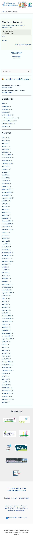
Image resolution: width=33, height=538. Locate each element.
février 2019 (5, 356)
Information (5, 109)
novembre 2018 (6, 365)
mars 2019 (5, 353)
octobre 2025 (6, 160)
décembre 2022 (6, 252)
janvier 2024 (5, 218)
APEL (3, 103)
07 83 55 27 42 (11, 498)
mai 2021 (4, 301)
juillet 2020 (5, 324)
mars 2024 (5, 212)
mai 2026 (5, 140)
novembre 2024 (7, 192)
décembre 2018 (6, 362)
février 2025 (5, 183)
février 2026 (5, 149)
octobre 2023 (6, 227)
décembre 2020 (6, 316)
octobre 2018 (6, 367)
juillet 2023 (5, 232)
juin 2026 (4, 137)
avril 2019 (5, 350)
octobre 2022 (6, 258)
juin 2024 (4, 204)
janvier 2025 (5, 186)
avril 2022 (5, 273)
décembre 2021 (6, 284)
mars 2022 (5, 275)
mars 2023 (5, 244)
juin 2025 (4, 172)
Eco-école (5, 106)
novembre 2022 (7, 255)
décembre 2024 (6, 189)
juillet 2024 (5, 201)
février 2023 (5, 247)
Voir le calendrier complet (23, 44)
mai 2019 (4, 347)
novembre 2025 (7, 158)
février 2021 (5, 310)
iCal (3, 36)
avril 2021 (5, 304)
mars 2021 (5, 307)
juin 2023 (4, 235)
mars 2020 (5, 327)
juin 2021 (4, 298)
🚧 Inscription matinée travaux (16, 79)
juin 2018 (4, 376)
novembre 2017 (6, 393)
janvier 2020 (5, 330)
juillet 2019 (5, 341)
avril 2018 (5, 379)
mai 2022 (5, 270)
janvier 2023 (5, 250)
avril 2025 (5, 178)
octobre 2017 (6, 396)
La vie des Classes (7, 121)
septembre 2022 (7, 261)
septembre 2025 (7, 163)
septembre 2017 (7, 399)
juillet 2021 (5, 296)
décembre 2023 (6, 221)
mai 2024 (5, 206)
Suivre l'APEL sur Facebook (17, 518)
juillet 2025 (5, 169)
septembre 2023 (7, 229)
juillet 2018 (5, 373)
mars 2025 (5, 181)
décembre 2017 (6, 390)
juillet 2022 (5, 264)
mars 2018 (5, 382)
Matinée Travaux (7, 87)
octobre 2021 (6, 290)
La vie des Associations (9, 118)
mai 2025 (5, 175)
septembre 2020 (7, 321)
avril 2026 (5, 143)
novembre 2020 (7, 319)
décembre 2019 (6, 333)
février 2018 (5, 385)
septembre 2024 (7, 198)
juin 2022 (4, 267)
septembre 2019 (7, 339)
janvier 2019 (5, 359)
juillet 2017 (5, 402)
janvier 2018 (5, 387)
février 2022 (5, 278)
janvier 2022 (5, 281)
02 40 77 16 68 (24, 498)
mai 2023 (5, 238)
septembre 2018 (7, 370)
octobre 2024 (6, 195)
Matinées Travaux (7, 123)
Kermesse (5, 112)
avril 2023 (5, 241)
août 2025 (5, 166)
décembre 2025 (6, 155)
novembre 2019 (6, 336)
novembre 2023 (7, 224)
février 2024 (5, 215)
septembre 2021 (7, 293)
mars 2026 (5, 146)
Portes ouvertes (16, 57)
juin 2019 (4, 344)
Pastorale (4, 126)
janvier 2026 (5, 152)
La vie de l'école (6, 115)
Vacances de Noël (16, 53)
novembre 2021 (6, 287)
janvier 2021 (5, 313)
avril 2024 (5, 209)
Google (4, 40)
